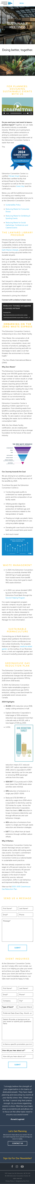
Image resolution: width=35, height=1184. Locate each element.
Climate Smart (14, 176)
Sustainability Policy (13, 205)
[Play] (4, 113)
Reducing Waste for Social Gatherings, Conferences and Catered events (17, 225)
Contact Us (17, 1143)
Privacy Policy (10, 1181)
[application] (17, 106)
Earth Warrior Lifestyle (10, 250)
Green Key (20, 186)
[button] (17, 106)
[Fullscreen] (31, 113)
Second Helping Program (15, 598)
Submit (17, 948)
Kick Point (26, 1181)
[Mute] (28, 113)
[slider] (16, 113)
